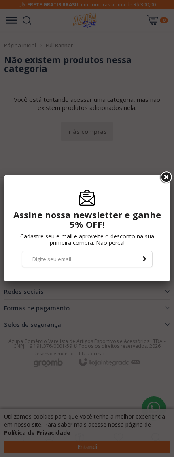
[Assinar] (144, 259)
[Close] (165, 177)
